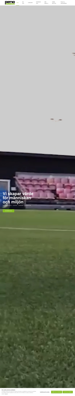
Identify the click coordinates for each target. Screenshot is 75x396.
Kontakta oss (8, 210)
